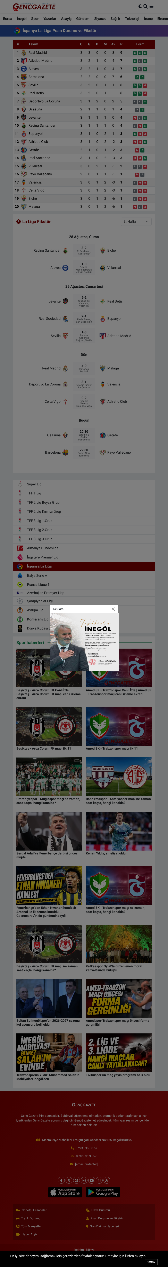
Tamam (151, 1262)
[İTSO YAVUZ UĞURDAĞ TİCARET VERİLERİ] (84, 642)
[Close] (113, 609)
